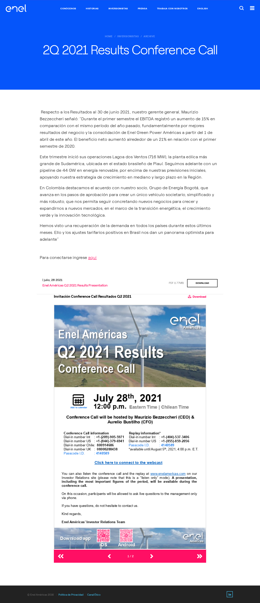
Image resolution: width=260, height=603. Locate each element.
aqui (92, 257)
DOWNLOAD (202, 283)
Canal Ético (93, 594)
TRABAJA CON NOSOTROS (172, 8)
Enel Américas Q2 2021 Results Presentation (75, 285)
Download (199, 296)
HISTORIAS (92, 8)
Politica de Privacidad (70, 594)
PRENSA (142, 8)
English (202, 8)
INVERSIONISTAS (118, 8)
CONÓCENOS (68, 8)
